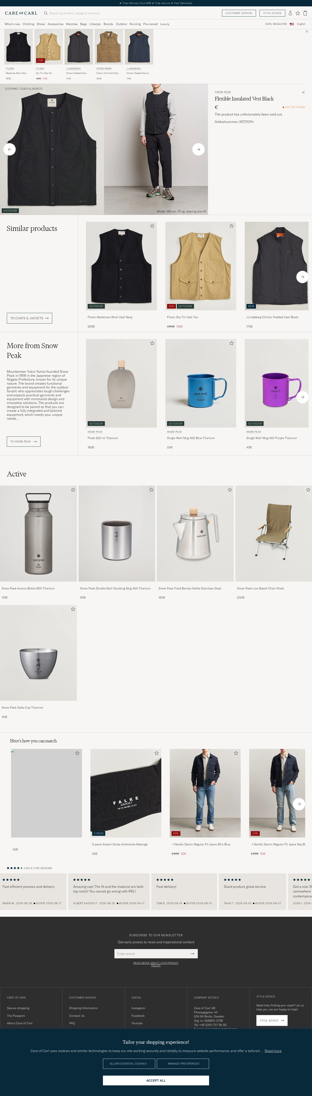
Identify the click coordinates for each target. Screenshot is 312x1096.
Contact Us (76, 1016)
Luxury (164, 24)
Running (135, 24)
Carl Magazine (276, 24)
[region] (156, 891)
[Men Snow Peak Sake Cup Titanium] (38, 653)
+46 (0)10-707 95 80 (213, 1025)
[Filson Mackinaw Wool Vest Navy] (121, 313)
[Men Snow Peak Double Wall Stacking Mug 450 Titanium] (117, 533)
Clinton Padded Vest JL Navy (137, 73)
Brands (108, 24)
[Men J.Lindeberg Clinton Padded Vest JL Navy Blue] (139, 47)
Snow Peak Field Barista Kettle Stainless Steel (190, 588)
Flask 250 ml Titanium (103, 438)
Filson (10, 68)
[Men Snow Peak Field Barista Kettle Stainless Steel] (195, 533)
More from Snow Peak (32, 350)
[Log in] (290, 13)
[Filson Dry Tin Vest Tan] (200, 313)
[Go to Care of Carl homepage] (21, 13)
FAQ (72, 1023)
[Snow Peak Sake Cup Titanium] (38, 703)
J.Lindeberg (73, 68)
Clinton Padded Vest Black (76, 73)
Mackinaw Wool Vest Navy (16, 73)
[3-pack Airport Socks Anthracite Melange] (125, 840)
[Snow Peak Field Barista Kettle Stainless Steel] (195, 584)
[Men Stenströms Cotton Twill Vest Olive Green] (109, 47)
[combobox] (301, 24)
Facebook (138, 1016)
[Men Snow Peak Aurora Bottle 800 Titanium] (38, 533)
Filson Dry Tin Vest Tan (182, 317)
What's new (12, 24)
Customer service (239, 13)
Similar (32, 228)
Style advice (272, 13)
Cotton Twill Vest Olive (107, 73)
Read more (273, 1051)
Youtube (137, 1023)
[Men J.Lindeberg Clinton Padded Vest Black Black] (79, 47)
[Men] (46, 793)
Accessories (55, 24)
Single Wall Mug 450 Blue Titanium (191, 438)
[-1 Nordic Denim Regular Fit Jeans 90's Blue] (205, 840)
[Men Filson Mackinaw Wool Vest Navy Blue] (18, 47)
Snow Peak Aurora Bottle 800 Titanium (28, 588)
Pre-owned (150, 24)
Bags (83, 24)
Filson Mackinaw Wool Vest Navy (110, 317)
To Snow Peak (21, 441)
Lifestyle (95, 24)
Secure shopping (18, 1008)
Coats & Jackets (31, 88)
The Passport (16, 1016)
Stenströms (104, 68)
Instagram (138, 1008)
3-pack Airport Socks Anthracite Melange (120, 844)
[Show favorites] (297, 13)
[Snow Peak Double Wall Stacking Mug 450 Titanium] (117, 584)
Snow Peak (223, 92)
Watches (72, 24)
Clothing (28, 24)
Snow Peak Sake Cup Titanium (22, 707)
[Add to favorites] (151, 227)
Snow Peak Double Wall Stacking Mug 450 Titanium (115, 588)
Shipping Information (83, 1008)
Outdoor (121, 24)
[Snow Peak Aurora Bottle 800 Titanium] (38, 584)
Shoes (41, 24)
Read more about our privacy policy (156, 964)
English (301, 24)
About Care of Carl (19, 1023)
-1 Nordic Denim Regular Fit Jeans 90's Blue (200, 844)
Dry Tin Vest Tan (44, 73)
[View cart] (305, 13)
